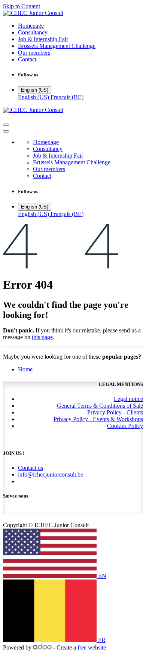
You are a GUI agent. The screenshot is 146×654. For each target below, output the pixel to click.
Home (25, 369)
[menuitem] (31, 25)
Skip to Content (21, 6)
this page (42, 337)
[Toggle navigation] (6, 125)
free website (91, 647)
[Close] (6, 131)
